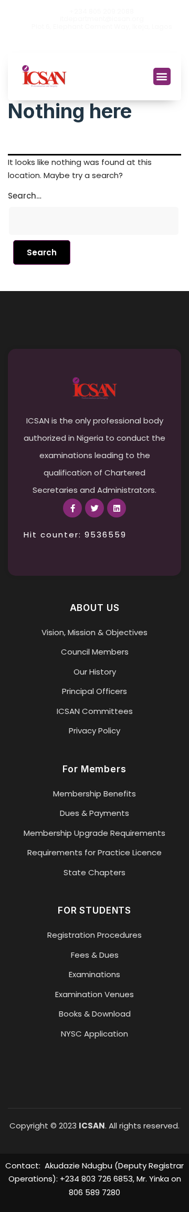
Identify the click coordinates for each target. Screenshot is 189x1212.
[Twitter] (94, 43)
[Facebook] (76, 43)
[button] (162, 76)
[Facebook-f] (72, 508)
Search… (24, 195)
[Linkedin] (112, 43)
